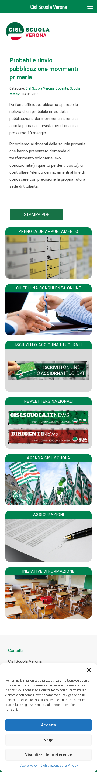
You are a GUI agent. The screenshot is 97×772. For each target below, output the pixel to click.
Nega (48, 739)
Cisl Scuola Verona (40, 88)
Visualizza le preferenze (48, 754)
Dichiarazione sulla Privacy (59, 765)
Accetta (48, 725)
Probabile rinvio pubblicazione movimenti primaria (43, 69)
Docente (62, 88)
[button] (89, 670)
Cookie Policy (28, 765)
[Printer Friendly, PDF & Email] (36, 219)
